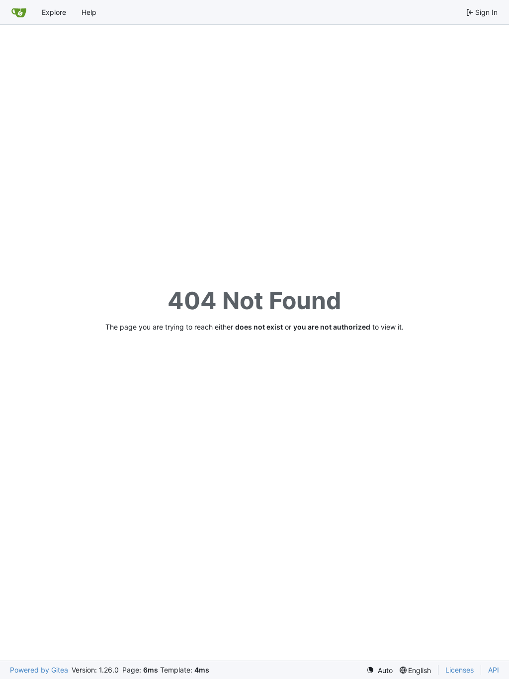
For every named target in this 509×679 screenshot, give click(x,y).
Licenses (459, 670)
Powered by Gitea (39, 670)
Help (89, 12)
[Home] (19, 12)
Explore (54, 12)
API (493, 670)
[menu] (379, 670)
